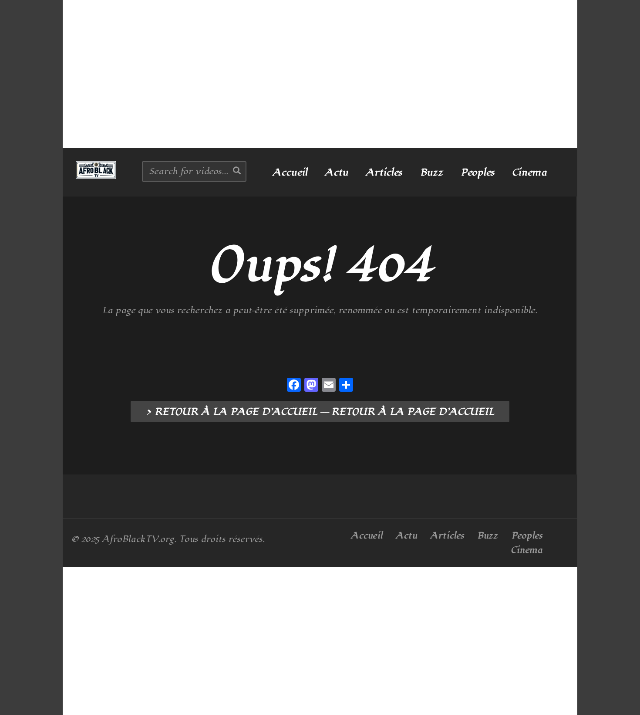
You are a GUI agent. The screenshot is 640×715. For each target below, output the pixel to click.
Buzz (431, 172)
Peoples (478, 172)
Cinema (529, 172)
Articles (384, 172)
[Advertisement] (320, 74)
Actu (336, 172)
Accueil (290, 172)
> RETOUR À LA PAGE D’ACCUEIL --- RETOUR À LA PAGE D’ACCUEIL (320, 412)
